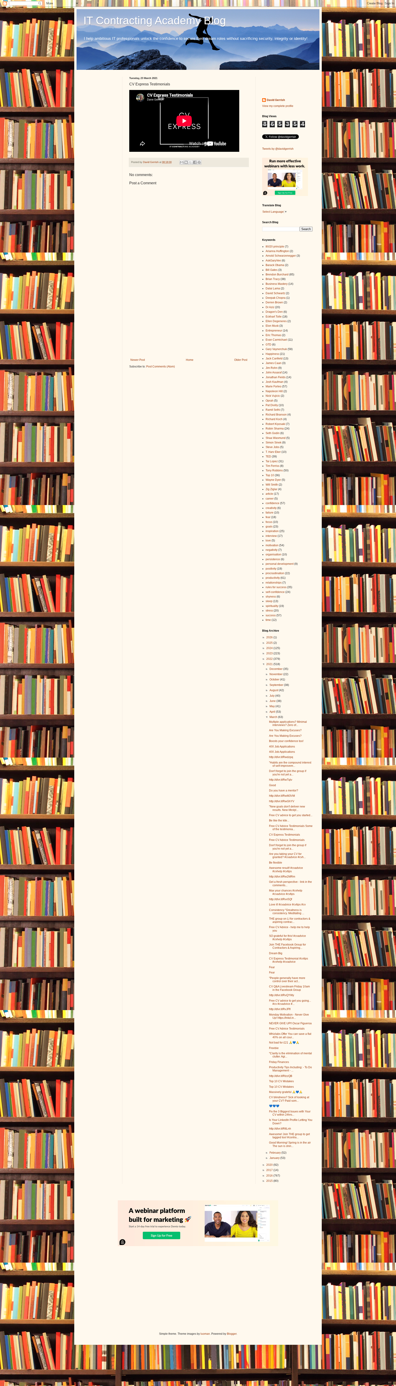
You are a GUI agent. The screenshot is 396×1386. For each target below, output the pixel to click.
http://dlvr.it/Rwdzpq (281, 757)
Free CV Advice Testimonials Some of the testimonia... (291, 827)
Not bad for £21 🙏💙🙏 (284, 1042)
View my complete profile (277, 106)
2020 (269, 1164)
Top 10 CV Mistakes (281, 1081)
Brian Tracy (273, 279)
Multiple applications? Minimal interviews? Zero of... (288, 723)
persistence (273, 559)
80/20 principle (275, 246)
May (272, 706)
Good (272, 785)
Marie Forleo (273, 386)
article (269, 493)
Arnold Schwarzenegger (281, 255)
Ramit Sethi (273, 409)
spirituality (272, 606)
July (272, 695)
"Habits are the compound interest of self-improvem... (290, 764)
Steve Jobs (272, 447)
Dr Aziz (270, 307)
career (270, 498)
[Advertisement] (188, 320)
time (268, 620)
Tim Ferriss (272, 465)
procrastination (275, 573)
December (276, 669)
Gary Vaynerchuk (276, 349)
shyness (271, 596)
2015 (269, 1180)
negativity (272, 550)
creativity (271, 508)
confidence (272, 503)
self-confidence (275, 592)
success (271, 615)
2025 (269, 642)
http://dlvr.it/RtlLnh (280, 1128)
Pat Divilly (272, 405)
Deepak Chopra (276, 297)
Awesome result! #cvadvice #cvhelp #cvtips (286, 869)
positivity (271, 568)
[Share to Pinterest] (199, 162)
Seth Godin (273, 433)
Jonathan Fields (276, 377)
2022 (269, 658)
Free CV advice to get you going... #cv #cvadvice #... (290, 1002)
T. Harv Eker (273, 452)
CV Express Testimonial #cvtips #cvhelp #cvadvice (288, 960)
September (277, 685)
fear (268, 517)
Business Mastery (277, 283)
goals (269, 526)
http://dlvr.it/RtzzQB (280, 1076)
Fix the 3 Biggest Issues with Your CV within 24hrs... (290, 1113)
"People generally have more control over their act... (287, 979)
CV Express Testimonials (284, 834)
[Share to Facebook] (194, 162)
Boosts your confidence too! (286, 741)
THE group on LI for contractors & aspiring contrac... (289, 920)
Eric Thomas (273, 335)
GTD (268, 344)
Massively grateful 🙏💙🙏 (285, 1092)
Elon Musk (272, 325)
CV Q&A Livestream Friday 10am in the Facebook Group (289, 988)
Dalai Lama (273, 288)
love (268, 540)
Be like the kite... (279, 820)
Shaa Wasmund (276, 438)
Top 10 (270, 475)
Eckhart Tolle (274, 316)
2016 (269, 1175)
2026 (269, 637)
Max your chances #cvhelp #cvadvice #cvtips (285, 892)
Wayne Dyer (273, 479)
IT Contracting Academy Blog (154, 20)
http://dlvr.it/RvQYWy (281, 995)
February (275, 1152)
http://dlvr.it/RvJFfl (280, 1009)
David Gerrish (276, 100)
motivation (272, 545)
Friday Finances (279, 1062)
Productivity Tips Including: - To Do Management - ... (290, 1069)
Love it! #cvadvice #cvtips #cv (287, 904)
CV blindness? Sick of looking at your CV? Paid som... (289, 1099)
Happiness (272, 354)
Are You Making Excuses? (285, 730)
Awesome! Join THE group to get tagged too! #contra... (289, 1136)
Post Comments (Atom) (160, 366)
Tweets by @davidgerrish (278, 148)
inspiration (272, 531)
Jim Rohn (272, 368)
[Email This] (181, 162)
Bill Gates (272, 270)
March (274, 717)
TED (268, 456)
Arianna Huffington (277, 251)
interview (271, 536)
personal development (280, 563)
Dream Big (275, 953)
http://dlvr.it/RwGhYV (281, 801)
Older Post (240, 359)
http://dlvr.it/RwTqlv (280, 779)
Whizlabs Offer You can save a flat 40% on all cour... (290, 1035)
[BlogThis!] (186, 162)
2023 (269, 653)
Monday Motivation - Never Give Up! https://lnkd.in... (289, 1016)
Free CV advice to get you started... (290, 815)
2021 (269, 664)
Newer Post (137, 359)
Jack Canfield (274, 358)
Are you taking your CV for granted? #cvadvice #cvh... (287, 855)
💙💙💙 (274, 1106)
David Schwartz (275, 293)
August (274, 690)
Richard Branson (276, 414)
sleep (269, 601)
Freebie (274, 1048)
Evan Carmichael (276, 339)
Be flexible (275, 862)
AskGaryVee (273, 260)
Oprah (269, 400)
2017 (269, 1170)
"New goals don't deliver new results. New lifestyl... (287, 808)
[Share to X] (190, 162)
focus (269, 522)
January (275, 1158)
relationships (274, 582)
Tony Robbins (274, 470)
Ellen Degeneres (276, 321)
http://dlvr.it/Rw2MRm (282, 876)
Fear (272, 967)
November (276, 674)
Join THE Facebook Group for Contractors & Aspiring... (287, 946)
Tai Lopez (272, 461)
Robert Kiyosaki (275, 424)
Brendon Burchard (277, 274)
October (275, 679)
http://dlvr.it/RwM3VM (282, 795)
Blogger (231, 1333)
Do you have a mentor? (283, 790)
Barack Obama (275, 265)
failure (269, 512)
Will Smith (272, 484)
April (273, 711)
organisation (273, 554)
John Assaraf (274, 372)
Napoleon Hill (274, 391)
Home (189, 359)
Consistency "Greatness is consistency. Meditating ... (286, 911)
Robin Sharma (275, 428)
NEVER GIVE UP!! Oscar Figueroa (290, 1023)
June (273, 701)
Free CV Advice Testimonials (287, 840)
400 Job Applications (282, 746)
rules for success (276, 587)
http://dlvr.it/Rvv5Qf (280, 899)
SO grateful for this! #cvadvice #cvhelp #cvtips (287, 937)
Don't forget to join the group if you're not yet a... (287, 772)
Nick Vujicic (273, 395)
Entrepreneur (274, 330)
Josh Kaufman (274, 381)
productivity (273, 577)
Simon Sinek (273, 442)
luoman (205, 1333)
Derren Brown (274, 302)
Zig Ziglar (271, 489)
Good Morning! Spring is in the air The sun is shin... (290, 1144)
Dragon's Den (274, 311)
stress (269, 610)
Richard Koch (274, 419)
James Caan (273, 363)
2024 (269, 648)
